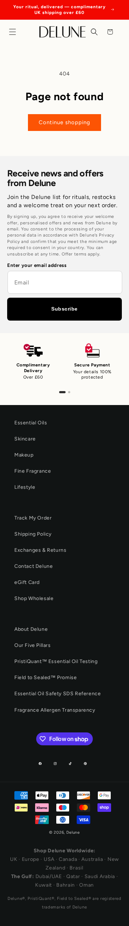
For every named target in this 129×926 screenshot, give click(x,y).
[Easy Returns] (69, 392)
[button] (14, 32)
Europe (30, 859)
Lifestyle (24, 487)
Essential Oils (30, 423)
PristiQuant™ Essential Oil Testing (55, 661)
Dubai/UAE (48, 876)
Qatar (73, 876)
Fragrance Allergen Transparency (54, 710)
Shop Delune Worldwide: (64, 851)
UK (13, 859)
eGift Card (27, 582)
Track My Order (33, 518)
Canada (68, 859)
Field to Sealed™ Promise (45, 677)
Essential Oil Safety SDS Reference (57, 694)
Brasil (76, 868)
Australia (92, 859)
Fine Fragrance (32, 471)
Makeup (24, 455)
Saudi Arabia (100, 876)
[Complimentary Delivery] (62, 392)
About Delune (31, 629)
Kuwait (43, 885)
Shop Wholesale (33, 598)
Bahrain (65, 885)
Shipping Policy (33, 534)
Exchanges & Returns (40, 550)
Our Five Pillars (32, 645)
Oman (86, 885)
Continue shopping (64, 122)
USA (49, 859)
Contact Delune (33, 566)
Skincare (25, 439)
